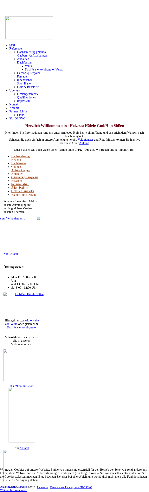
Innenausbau (25, 80)
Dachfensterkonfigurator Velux (44, 69)
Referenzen (16, 48)
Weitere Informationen (13, 490)
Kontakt (14, 104)
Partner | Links (18, 111)
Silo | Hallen (24, 83)
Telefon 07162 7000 (21, 386)
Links (20, 115)
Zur (6, 253)
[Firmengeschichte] (21, 304)
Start (12, 45)
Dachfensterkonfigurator (22, 327)
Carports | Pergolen (29, 73)
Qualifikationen (26, 97)
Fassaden (22, 76)
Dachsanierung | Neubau (32, 52)
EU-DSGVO (17, 118)
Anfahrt (14, 108)
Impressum (23, 101)
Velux (28, 66)
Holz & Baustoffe (28, 87)
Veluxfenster (85, 139)
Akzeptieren (7, 486)
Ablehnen (22, 486)
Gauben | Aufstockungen (32, 55)
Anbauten (23, 59)
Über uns (15, 90)
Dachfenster (24, 62)
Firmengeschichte (28, 94)
